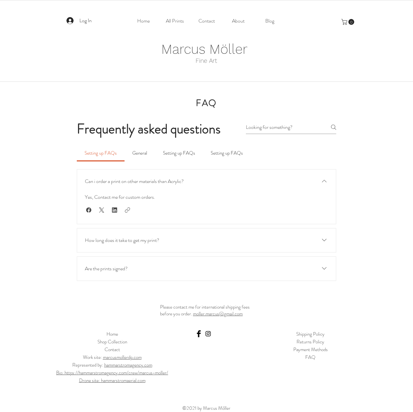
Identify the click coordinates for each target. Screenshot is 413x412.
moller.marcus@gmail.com (218, 313)
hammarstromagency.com (128, 365)
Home (112, 334)
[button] (348, 22)
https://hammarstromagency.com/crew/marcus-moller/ (116, 372)
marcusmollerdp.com (122, 357)
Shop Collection (112, 341)
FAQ (310, 357)
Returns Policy (310, 341)
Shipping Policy (310, 334)
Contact (112, 349)
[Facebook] (198, 333)
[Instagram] (208, 333)
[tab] (101, 153)
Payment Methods (310, 349)
